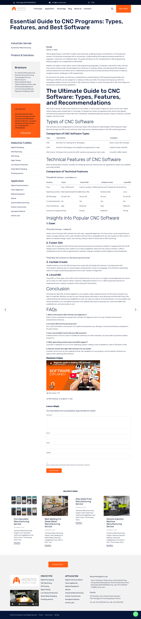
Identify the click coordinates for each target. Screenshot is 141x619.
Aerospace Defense (18, 211)
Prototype (38, 9)
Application (49, 9)
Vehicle (13, 198)
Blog (70, 9)
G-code (70, 399)
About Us (78, 9)
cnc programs (63, 399)
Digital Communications (19, 185)
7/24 (92, 2)
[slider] (23, 604)
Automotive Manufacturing (21, 48)
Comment (49, 415)
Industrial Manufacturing (20, 203)
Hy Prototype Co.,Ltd (20, 615)
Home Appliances (17, 190)
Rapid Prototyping (17, 147)
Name (48, 433)
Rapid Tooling (16, 160)
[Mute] (33, 604)
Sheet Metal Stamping (19, 169)
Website (48, 452)
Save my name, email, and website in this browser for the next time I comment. (68, 465)
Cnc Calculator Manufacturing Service (21, 521)
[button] (123, 9)
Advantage (61, 9)
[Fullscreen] (36, 604)
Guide (49, 47)
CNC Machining (16, 152)
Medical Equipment (18, 194)
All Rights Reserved (31, 615)
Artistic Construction (18, 207)
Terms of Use (48, 615)
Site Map (56, 615)
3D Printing (15, 156)
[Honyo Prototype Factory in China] (18, 8)
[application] (24, 598)
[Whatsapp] (135, 614)
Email (48, 442)
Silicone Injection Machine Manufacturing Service (115, 523)
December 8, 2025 (19, 527)
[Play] (13, 604)
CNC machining (53, 399)
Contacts (87, 9)
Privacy (41, 615)
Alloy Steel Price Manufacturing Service (84, 501)
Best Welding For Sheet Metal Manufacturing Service (53, 523)
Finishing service (17, 173)
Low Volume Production (19, 165)
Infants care (15, 216)
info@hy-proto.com (59, 2)
